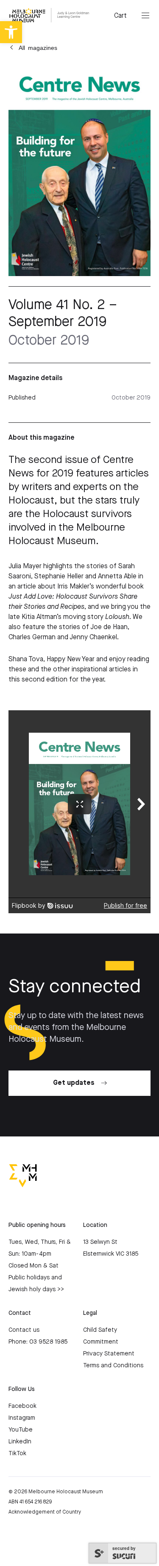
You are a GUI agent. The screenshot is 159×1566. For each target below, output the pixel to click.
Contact (19, 1313)
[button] (11, 32)
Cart (120, 16)
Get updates (74, 1083)
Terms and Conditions (113, 1365)
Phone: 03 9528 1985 (37, 1342)
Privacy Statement (108, 1353)
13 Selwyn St (100, 1242)
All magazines (38, 47)
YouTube (20, 1429)
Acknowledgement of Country (44, 1512)
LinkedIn (19, 1441)
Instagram (21, 1418)
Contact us (23, 1330)
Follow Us (21, 1389)
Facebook (22, 1406)
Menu (145, 15)
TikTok (17, 1453)
